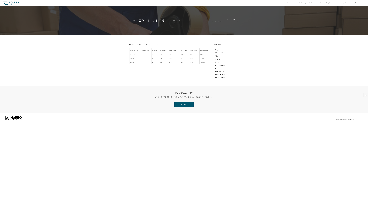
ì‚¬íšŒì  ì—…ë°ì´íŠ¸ (220, 74)
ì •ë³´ (335, 3)
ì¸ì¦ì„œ (217, 56)
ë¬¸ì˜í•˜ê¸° (184, 104)
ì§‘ (282, 3)
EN (366, 95)
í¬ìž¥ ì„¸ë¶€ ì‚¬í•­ (219, 71)
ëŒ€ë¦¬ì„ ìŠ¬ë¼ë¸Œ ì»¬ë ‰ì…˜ (303, 3)
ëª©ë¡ (319, 3)
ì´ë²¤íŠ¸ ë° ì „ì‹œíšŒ (220, 77)
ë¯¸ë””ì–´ (344, 3)
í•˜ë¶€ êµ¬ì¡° (219, 53)
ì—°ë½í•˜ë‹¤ (355, 3)
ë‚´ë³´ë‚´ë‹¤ (327, 3)
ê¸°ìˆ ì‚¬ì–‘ (218, 68)
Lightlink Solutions (348, 119)
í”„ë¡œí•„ (217, 50)
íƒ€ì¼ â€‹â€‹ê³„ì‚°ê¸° (221, 65)
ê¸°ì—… (288, 3)
